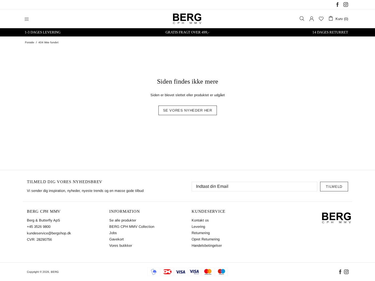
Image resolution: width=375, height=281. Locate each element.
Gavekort (116, 239)
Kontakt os (200, 220)
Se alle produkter (122, 220)
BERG (55, 271)
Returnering (201, 233)
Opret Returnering (206, 239)
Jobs (113, 233)
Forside (29, 42)
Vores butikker (120, 245)
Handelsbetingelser (207, 245)
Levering (198, 227)
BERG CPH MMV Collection (131, 227)
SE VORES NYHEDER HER (187, 110)
